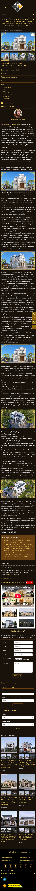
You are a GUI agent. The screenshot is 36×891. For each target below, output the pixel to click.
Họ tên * (5, 642)
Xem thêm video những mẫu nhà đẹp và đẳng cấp (16, 582)
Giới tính (4, 690)
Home (3, 23)
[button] (2, 7)
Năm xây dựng (6, 721)
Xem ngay (18, 705)
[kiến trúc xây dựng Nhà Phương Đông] (18, 6)
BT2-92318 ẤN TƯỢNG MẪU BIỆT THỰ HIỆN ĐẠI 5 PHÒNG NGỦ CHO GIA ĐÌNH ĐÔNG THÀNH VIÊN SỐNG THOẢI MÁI (17, 550)
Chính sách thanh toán (7, 857)
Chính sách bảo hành (6, 860)
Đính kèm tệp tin (7, 658)
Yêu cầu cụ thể (6, 663)
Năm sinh (4, 697)
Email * (5, 650)
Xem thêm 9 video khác (26, 623)
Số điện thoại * (6, 654)
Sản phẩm (8, 23)
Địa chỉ (4, 646)
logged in (9, 574)
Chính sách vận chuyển (25, 857)
